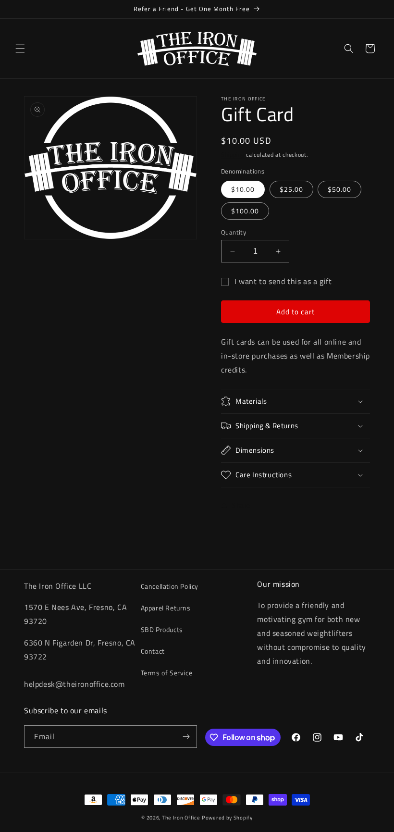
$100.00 (245, 211)
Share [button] (241, 505)
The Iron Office (181, 817)
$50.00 (339, 189)
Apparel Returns (166, 608)
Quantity (233, 232)
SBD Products (162, 629)
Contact (153, 651)
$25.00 (291, 189)
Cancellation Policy (169, 586)
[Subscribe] (186, 736)
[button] (20, 48)
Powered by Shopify (227, 817)
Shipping (233, 154)
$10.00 (243, 189)
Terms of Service (167, 673)
